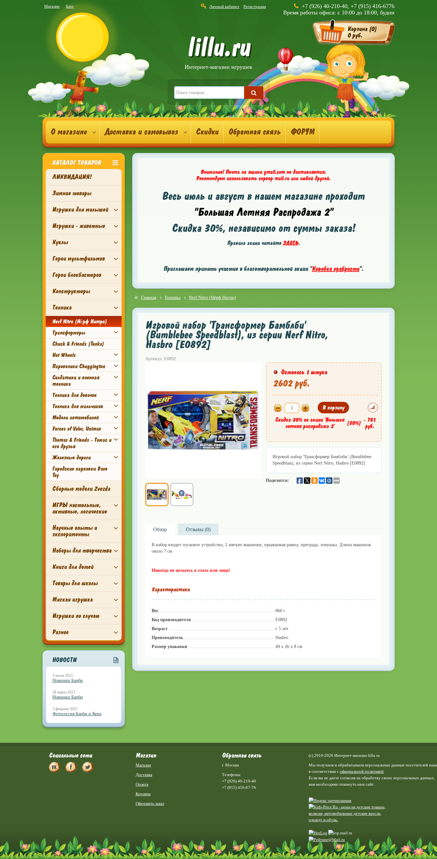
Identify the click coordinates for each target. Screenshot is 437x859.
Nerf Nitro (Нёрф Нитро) (79, 321)
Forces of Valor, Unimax (76, 428)
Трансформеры (68, 332)
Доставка (144, 774)
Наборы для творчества (81, 551)
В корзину (333, 407)
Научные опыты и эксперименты (74, 531)
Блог (70, 6)
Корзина (143, 793)
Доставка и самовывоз (141, 132)
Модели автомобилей (75, 417)
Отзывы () (198, 529)
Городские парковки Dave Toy (79, 472)
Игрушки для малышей (80, 210)
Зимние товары (71, 193)
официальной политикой (362, 771)
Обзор (160, 529)
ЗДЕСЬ (290, 243)
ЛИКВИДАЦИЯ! (71, 177)
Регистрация (254, 6)
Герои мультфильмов (78, 259)
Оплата (142, 784)
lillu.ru (218, 54)
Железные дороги (71, 457)
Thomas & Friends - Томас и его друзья (81, 443)
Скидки (207, 132)
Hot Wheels (63, 355)
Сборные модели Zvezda (81, 489)
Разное (60, 632)
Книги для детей (72, 567)
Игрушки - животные (78, 226)
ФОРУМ (302, 132)
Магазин (52, 6)
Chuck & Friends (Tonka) (78, 343)
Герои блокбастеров (76, 275)
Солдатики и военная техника (75, 380)
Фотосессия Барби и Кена (76, 713)
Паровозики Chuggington (78, 366)
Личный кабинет (224, 6)
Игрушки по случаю (75, 616)
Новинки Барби (67, 680)
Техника (61, 308)
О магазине (69, 132)
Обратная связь (254, 132)
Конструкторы (71, 291)
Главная (148, 297)
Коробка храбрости (335, 269)
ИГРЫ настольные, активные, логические (79, 508)
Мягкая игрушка (72, 600)
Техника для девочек (74, 395)
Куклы (60, 242)
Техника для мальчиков (77, 406)
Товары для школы (75, 583)
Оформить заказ (150, 803)
